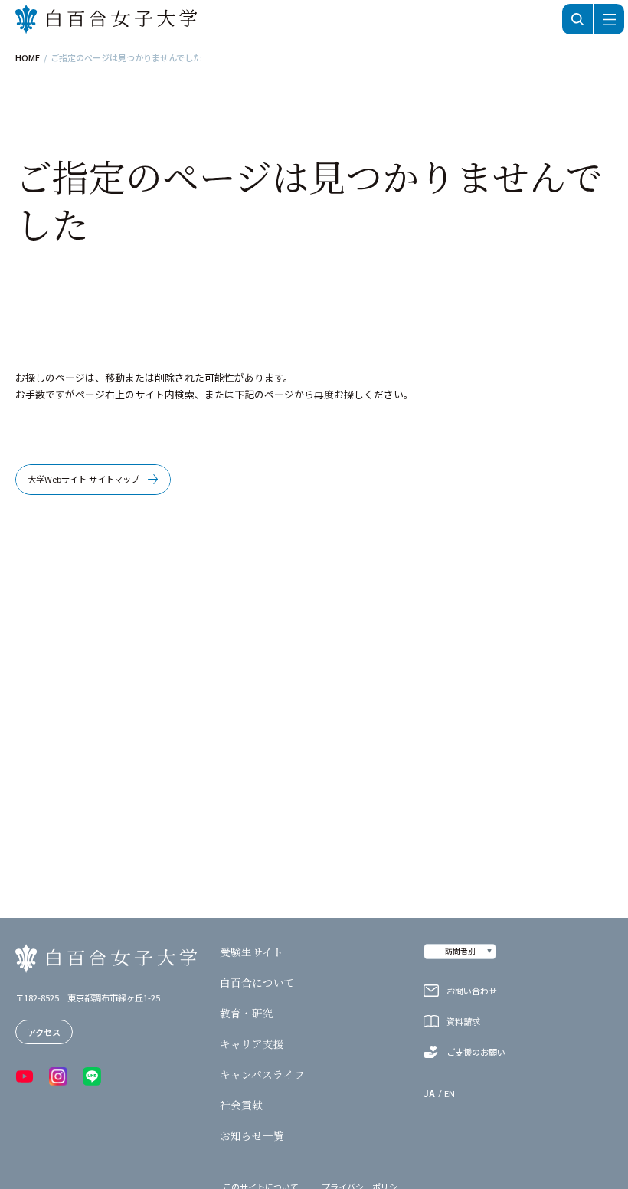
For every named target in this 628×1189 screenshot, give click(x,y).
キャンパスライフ (262, 1075)
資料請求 (463, 1021)
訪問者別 (460, 950)
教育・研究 (246, 1013)
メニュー (609, 19)
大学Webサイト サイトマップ (83, 479)
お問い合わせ (471, 991)
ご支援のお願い (475, 1052)
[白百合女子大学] (106, 19)
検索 (577, 19)
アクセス (44, 1032)
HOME (27, 58)
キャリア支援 (252, 1044)
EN (449, 1093)
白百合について (257, 983)
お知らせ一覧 (252, 1136)
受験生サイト (251, 952)
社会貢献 (241, 1105)
